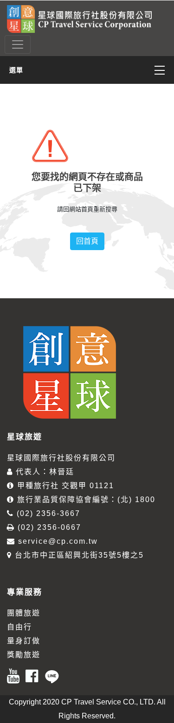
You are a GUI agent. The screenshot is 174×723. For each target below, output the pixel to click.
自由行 (19, 627)
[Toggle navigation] (18, 44)
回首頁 (87, 241)
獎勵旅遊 (23, 655)
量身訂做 (23, 641)
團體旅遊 (23, 613)
